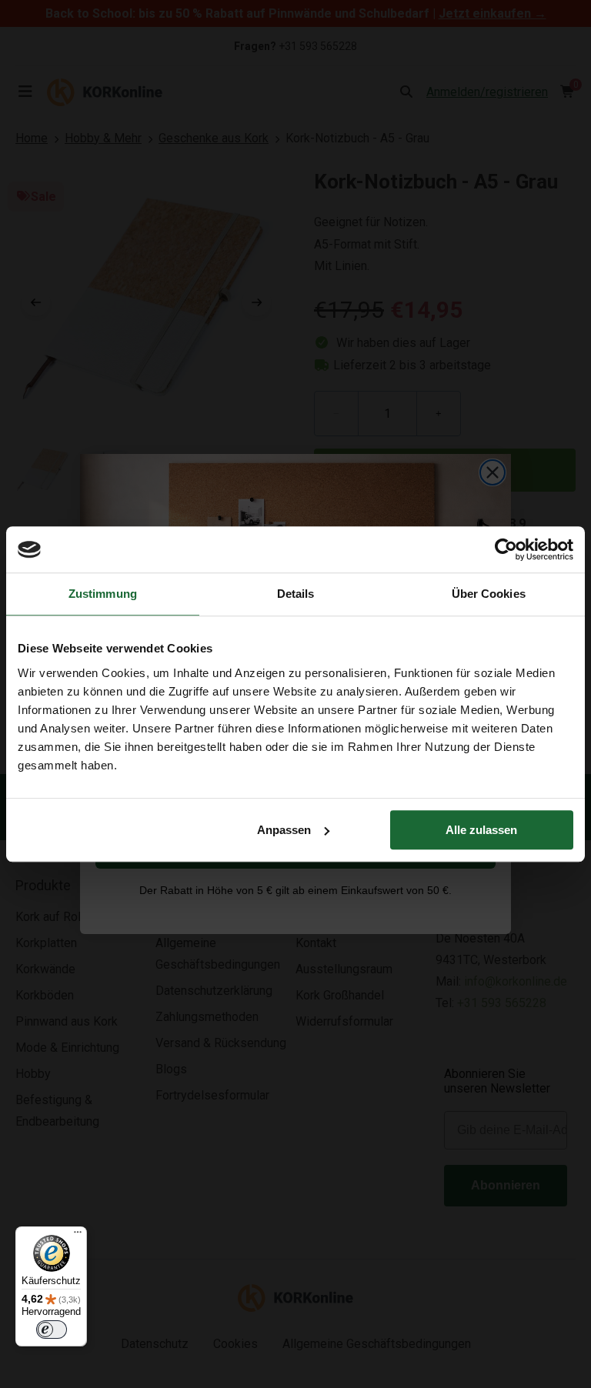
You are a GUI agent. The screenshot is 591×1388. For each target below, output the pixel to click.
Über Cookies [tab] (489, 593)
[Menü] (77, 1235)
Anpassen (284, 829)
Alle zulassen (481, 829)
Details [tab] (296, 593)
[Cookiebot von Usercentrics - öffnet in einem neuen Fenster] (506, 549)
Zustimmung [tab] (102, 593)
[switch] (51, 1329)
